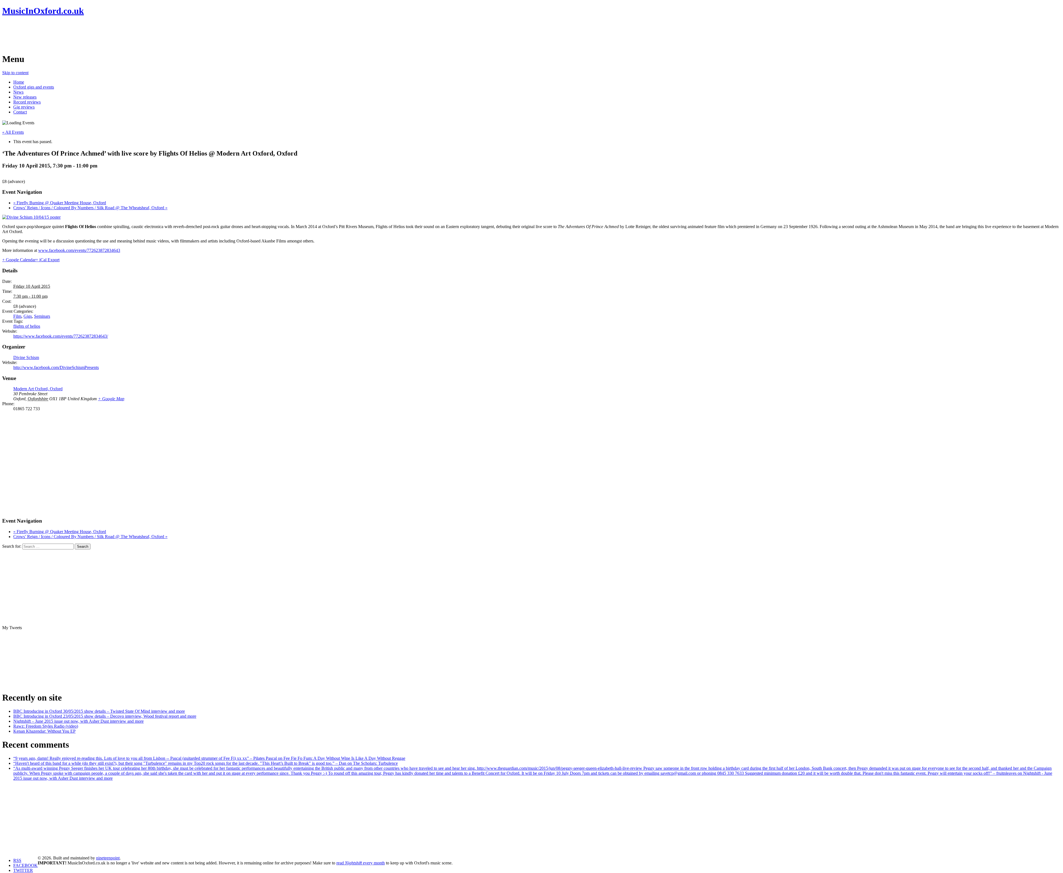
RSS (17, 860)
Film (17, 316)
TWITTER (23, 870)
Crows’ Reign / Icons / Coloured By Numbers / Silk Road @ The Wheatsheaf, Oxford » (90, 207)
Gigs (28, 316)
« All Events (13, 132)
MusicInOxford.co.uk (43, 11)
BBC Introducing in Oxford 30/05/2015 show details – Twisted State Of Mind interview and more (99, 711)
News (18, 92)
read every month (360, 863)
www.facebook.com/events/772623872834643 (79, 250)
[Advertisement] (103, 34)
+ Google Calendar (19, 259)
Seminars (42, 316)
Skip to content (15, 72)
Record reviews (27, 102)
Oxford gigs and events (33, 87)
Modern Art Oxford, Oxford (38, 388)
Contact (20, 112)
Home (18, 82)
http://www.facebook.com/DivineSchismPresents (56, 367)
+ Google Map (111, 398)
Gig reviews (24, 107)
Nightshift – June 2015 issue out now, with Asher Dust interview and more (78, 721)
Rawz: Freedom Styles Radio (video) (45, 726)
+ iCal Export (48, 259)
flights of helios (26, 326)
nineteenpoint (108, 858)
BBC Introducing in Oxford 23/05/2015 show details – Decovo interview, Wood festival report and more (104, 716)
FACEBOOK (25, 865)
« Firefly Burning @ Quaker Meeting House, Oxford (59, 202)
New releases (25, 97)
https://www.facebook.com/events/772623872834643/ (60, 336)
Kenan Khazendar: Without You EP (44, 731)
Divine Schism (26, 357)
